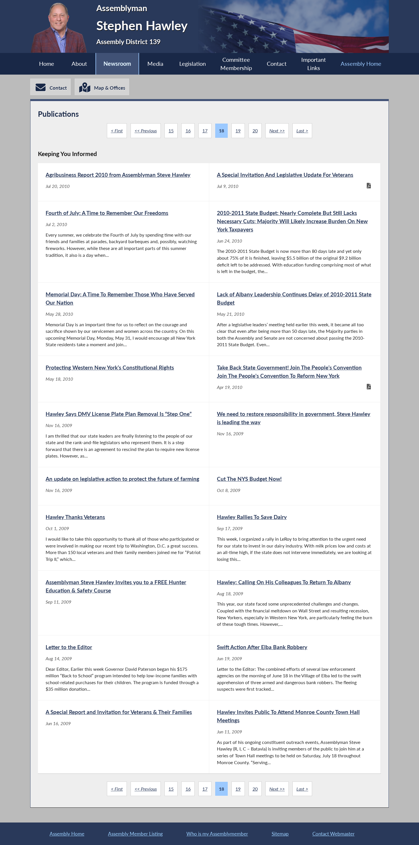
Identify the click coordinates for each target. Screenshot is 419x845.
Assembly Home (361, 63)
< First (117, 130)
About (79, 63)
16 (188, 130)
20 (255, 130)
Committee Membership (236, 63)
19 (238, 130)
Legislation (192, 63)
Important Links (313, 63)
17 (205, 130)
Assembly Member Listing (135, 834)
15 (171, 130)
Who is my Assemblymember (217, 834)
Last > (302, 130)
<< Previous (146, 130)
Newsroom (117, 63)
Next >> (277, 130)
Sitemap (280, 834)
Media (155, 63)
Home (46, 63)
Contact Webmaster (333, 834)
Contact (276, 63)
